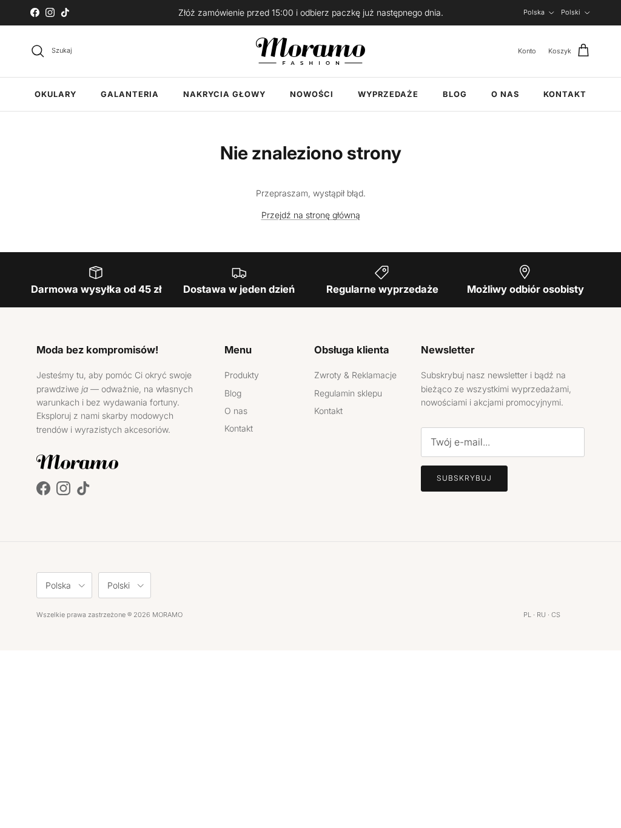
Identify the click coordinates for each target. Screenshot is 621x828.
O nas (505, 94)
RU (541, 614)
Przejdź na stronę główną (310, 215)
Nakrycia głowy (224, 94)
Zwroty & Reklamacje (355, 375)
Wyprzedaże (388, 94)
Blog (455, 94)
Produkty (241, 375)
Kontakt (564, 94)
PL (527, 614)
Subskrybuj (464, 477)
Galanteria (130, 94)
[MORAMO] (310, 51)
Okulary (55, 94)
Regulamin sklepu (348, 393)
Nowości (312, 94)
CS (555, 614)
